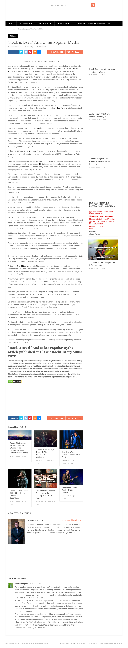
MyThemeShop (44, 643)
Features (93, 231)
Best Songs (25, 24)
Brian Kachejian (16, 456)
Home (11, 24)
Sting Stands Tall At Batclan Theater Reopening (69, 489)
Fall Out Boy (70, 69)
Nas (30, 151)
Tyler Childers (22, 266)
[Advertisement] (45, 400)
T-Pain (41, 164)
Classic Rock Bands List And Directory (94, 24)
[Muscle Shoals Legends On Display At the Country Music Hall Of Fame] (45, 478)
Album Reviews (95, 234)
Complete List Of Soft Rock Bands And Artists (101, 213)
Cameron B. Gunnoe (15, 47)
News (13, 36)
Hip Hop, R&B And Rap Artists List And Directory (101, 223)
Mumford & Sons (14, 71)
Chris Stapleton (37, 266)
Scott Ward (40, 501)
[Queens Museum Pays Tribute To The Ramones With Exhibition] (45, 438)
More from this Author (71, 520)
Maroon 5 (61, 69)
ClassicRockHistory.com (13, 643)
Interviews (63, 24)
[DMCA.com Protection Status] (15, 382)
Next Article (73, 52)
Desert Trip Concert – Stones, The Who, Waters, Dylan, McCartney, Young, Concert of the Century (19, 448)
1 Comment (42, 47)
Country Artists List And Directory (99, 227)
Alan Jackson (39, 128)
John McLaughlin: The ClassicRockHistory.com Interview (100, 161)
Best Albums (44, 24)
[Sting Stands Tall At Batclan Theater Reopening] (71, 477)
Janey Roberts (67, 496)
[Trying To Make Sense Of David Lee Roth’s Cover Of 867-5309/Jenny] (20, 478)
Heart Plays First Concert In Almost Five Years (71, 454)
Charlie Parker (66, 197)
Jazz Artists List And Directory (103, 219)
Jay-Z (35, 151)
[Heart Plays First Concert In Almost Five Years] (71, 439)
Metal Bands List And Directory (103, 216)
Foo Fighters (62, 108)
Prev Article (57, 52)
